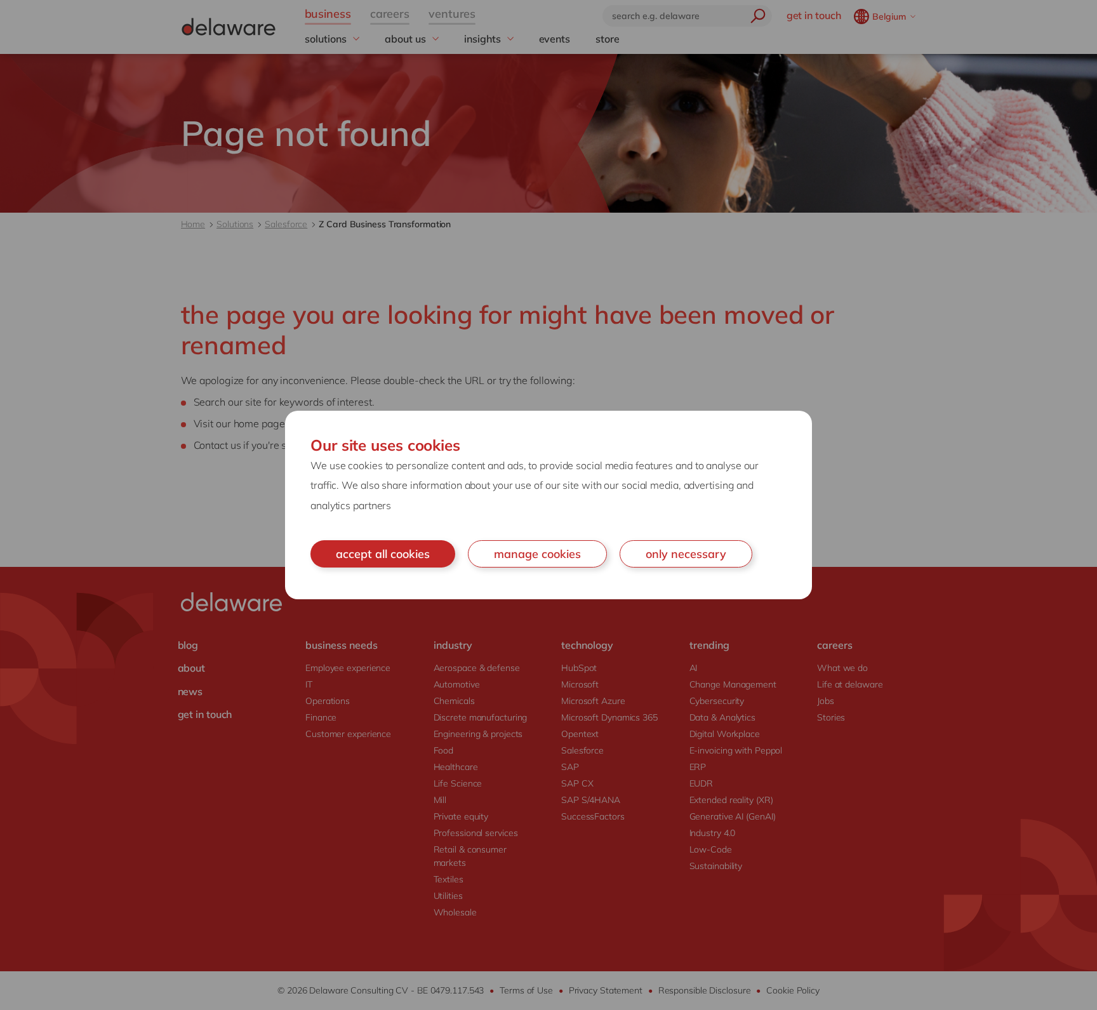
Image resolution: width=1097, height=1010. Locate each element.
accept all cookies (383, 554)
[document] (548, 505)
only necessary (686, 554)
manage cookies (537, 554)
